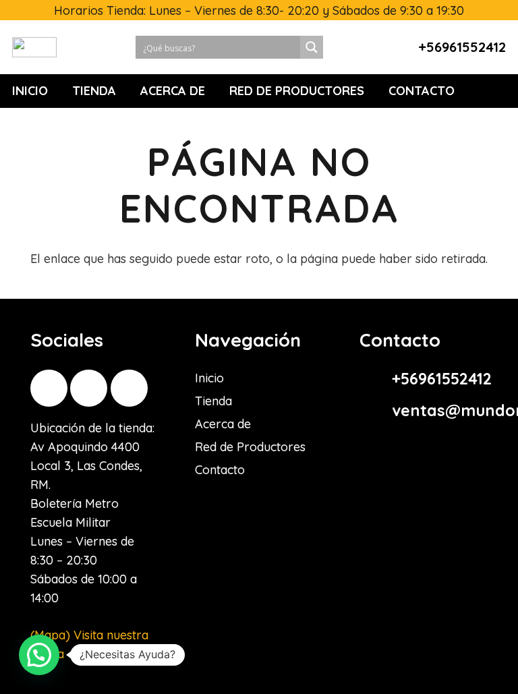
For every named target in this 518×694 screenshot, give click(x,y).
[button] (39, 655)
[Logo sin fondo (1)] (34, 47)
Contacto (220, 470)
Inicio (209, 378)
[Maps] (129, 388)
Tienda (213, 401)
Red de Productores (250, 447)
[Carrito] (497, 91)
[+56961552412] (375, 379)
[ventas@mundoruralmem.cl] (375, 411)
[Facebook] (88, 388)
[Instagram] (48, 388)
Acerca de (223, 424)
